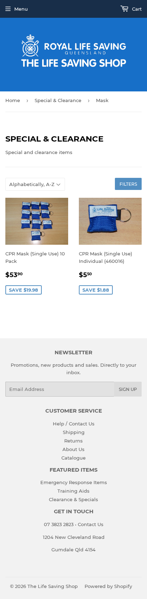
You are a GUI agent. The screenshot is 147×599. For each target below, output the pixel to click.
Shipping (74, 432)
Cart (136, 9)
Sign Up (128, 389)
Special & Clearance (58, 100)
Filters (128, 184)
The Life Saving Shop (52, 586)
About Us (73, 449)
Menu (21, 9)
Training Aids (73, 491)
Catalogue (73, 458)
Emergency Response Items (73, 482)
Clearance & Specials (73, 499)
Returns (73, 441)
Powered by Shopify (108, 586)
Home (12, 100)
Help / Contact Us (74, 423)
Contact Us (89, 524)
